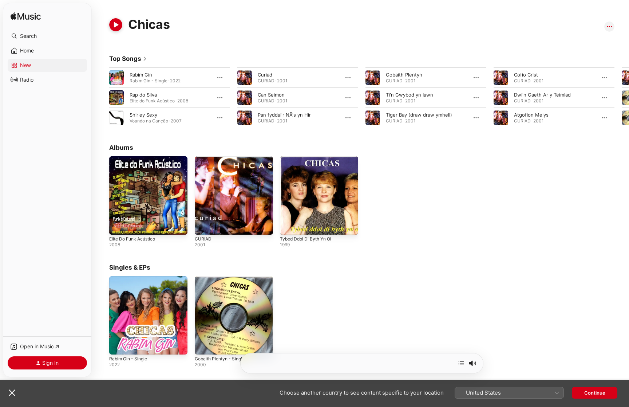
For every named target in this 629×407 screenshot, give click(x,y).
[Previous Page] (102, 97)
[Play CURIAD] (203, 225)
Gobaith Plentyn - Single (222, 279)
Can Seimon (271, 95)
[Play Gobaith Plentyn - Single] (203, 345)
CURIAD (203, 159)
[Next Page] (622, 97)
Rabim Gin (141, 75)
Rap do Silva (143, 95)
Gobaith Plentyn (404, 75)
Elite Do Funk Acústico (135, 159)
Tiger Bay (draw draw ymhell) (419, 115)
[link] (128, 59)
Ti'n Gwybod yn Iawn (409, 95)
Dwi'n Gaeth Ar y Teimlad (542, 95)
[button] (47, 36)
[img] (26, 16)
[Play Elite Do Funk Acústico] (118, 225)
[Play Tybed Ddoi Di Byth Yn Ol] (289, 225)
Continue (594, 393)
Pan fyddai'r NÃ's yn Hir (284, 115)
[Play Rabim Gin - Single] (118, 345)
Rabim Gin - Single (130, 279)
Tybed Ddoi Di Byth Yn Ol (308, 159)
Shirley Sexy (143, 115)
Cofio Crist (526, 75)
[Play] (115, 24)
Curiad (265, 75)
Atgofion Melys (531, 115)
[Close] (12, 393)
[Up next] (461, 363)
